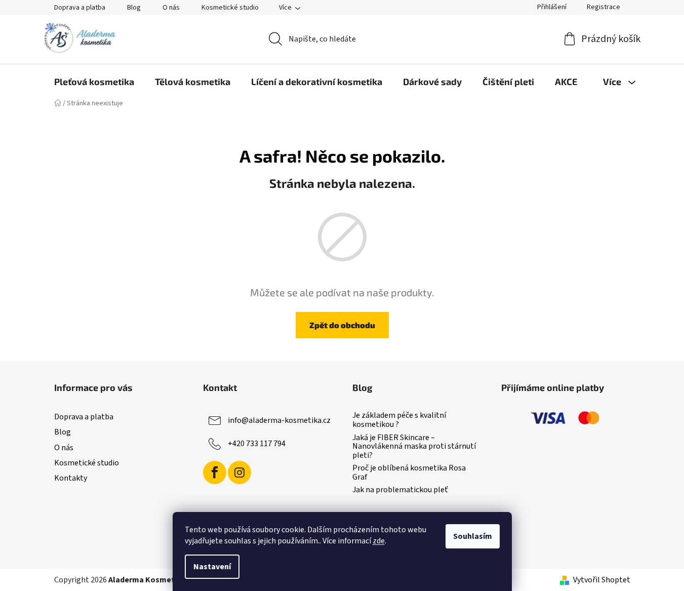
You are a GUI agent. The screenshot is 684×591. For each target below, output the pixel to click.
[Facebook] (214, 472)
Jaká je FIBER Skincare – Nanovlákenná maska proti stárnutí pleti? (414, 447)
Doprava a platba (79, 8)
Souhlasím (472, 536)
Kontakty (70, 478)
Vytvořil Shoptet (601, 579)
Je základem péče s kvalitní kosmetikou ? (399, 420)
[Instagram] (239, 472)
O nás (171, 8)
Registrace (603, 7)
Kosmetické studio (230, 8)
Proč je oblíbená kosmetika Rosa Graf (409, 473)
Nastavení (212, 566)
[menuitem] (94, 81)
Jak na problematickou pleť (400, 490)
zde (379, 540)
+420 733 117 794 (257, 443)
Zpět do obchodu (342, 325)
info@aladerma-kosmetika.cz (279, 420)
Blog (134, 8)
